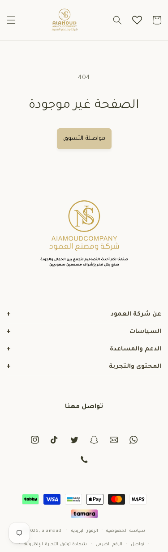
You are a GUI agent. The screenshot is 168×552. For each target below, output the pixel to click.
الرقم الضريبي (108, 544)
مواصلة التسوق (84, 138)
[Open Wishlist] (137, 20)
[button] (11, 20)
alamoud (52, 530)
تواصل (137, 544)
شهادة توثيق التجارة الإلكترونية (55, 544)
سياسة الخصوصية (125, 531)
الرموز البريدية (84, 531)
